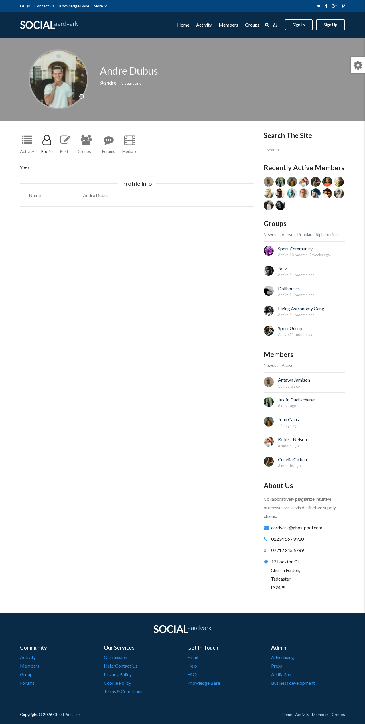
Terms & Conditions (123, 691)
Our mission (115, 657)
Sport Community (295, 248)
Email (192, 657)
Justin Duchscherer (296, 399)
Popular (304, 235)
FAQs (25, 5)
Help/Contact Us (120, 665)
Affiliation (281, 674)
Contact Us (44, 5)
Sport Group (290, 328)
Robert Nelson (292, 439)
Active (287, 235)
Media (129, 151)
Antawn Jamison (294, 379)
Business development (293, 683)
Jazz (282, 268)
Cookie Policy (117, 683)
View (24, 167)
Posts (65, 151)
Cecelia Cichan (292, 459)
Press (276, 665)
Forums (108, 151)
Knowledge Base (74, 5)
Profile (47, 151)
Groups (252, 24)
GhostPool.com (67, 714)
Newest (271, 235)
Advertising (282, 657)
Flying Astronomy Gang (301, 308)
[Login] (275, 25)
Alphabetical (326, 235)
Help (192, 665)
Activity (204, 24)
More (98, 5)
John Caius (288, 419)
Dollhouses (289, 288)
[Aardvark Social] (49, 25)
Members (228, 24)
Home (183, 24)
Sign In (299, 24)
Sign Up (330, 24)
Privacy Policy (118, 674)
